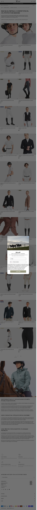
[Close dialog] (28, 237)
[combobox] (11, 262)
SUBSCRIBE (18, 271)
